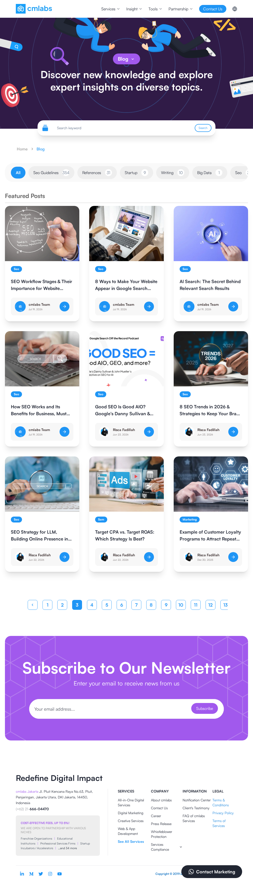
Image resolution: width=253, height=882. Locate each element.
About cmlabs (161, 800)
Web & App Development (128, 831)
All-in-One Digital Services (131, 802)
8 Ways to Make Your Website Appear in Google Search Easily (126, 285)
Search (203, 128)
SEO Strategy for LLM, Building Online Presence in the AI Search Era (39, 535)
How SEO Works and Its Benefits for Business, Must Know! (38, 410)
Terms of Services (219, 823)
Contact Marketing (215, 871)
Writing (172, 172)
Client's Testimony (196, 808)
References (96, 172)
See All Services (131, 841)
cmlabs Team (39, 304)
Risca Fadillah (124, 430)
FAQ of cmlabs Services (194, 818)
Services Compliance (160, 846)
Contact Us (159, 808)
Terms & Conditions (220, 802)
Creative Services (131, 821)
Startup (135, 172)
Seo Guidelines (51, 172)
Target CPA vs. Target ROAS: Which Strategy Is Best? (124, 535)
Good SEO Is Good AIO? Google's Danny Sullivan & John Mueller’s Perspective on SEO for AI (123, 410)
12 (210, 605)
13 (225, 605)
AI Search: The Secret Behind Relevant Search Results (210, 285)
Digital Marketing (130, 813)
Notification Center (197, 800)
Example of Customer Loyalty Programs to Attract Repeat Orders (210, 535)
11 (195, 605)
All (18, 172)
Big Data (208, 172)
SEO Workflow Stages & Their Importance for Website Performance (41, 285)
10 (180, 605)
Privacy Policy (223, 813)
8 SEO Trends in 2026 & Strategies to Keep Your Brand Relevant (211, 410)
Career (156, 816)
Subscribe (204, 708)
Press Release (161, 824)
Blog (123, 59)
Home (22, 148)
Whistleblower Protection (161, 834)
